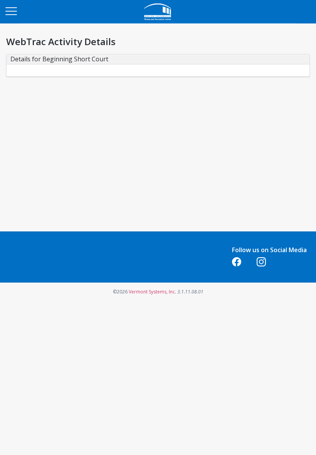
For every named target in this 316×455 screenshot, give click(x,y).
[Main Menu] (11, 11)
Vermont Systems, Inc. (152, 291)
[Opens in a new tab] (158, 21)
